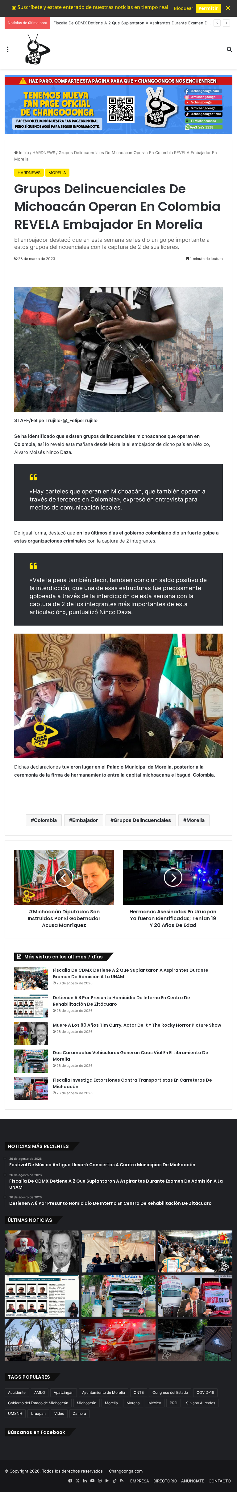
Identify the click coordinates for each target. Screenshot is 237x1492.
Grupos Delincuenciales (142, 820)
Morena (133, 1403)
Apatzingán (63, 1392)
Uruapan (38, 1413)
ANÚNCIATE (192, 1480)
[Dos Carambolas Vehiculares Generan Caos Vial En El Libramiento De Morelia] (31, 1061)
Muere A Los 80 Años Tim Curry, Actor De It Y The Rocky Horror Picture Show (137, 1025)
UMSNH (15, 1413)
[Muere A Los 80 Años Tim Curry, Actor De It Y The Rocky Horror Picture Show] (31, 1033)
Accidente (17, 1392)
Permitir (208, 8)
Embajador (85, 820)
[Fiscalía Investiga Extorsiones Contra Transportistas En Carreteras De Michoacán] (31, 1088)
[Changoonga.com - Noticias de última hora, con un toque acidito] (36, 49)
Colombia (45, 820)
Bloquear (183, 8)
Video (59, 1413)
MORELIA (57, 172)
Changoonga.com (126, 1471)
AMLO (39, 1392)
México (154, 1403)
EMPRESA (139, 1480)
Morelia (195, 820)
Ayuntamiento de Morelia (103, 1392)
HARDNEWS (43, 152)
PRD (173, 1403)
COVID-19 (205, 1392)
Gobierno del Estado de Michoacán (38, 1403)
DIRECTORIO (165, 1480)
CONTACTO (220, 1480)
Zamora (79, 1413)
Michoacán (86, 1403)
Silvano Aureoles (200, 1403)
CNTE (139, 1392)
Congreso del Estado (170, 1392)
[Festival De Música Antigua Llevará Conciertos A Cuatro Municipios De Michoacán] (118, 1251)
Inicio (23, 152)
